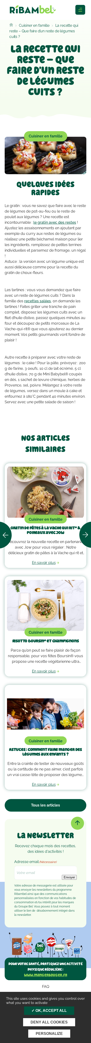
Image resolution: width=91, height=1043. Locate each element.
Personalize (49, 1034)
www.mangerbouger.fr (45, 975)
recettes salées (37, 301)
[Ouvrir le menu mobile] (80, 10)
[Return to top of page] (77, 823)
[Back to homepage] (11, 25)
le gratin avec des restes (54, 222)
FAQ (45, 986)
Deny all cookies (49, 1022)
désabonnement (47, 910)
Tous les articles (45, 805)
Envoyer (69, 877)
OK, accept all (51, 1011)
